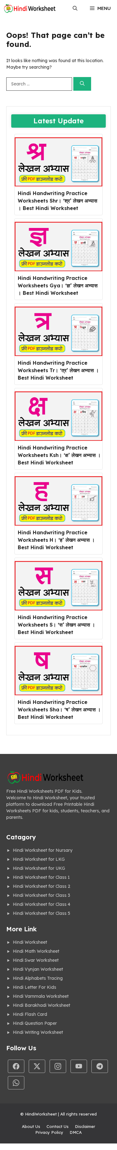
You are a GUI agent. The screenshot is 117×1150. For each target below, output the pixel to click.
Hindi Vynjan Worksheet (38, 969)
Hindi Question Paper (35, 1023)
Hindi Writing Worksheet (38, 1032)
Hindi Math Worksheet (36, 951)
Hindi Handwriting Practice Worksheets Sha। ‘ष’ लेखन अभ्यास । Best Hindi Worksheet (59, 709)
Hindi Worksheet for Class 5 (41, 913)
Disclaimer (85, 1126)
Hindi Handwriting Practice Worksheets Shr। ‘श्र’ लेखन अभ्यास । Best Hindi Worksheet (57, 200)
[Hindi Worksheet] (29, 8)
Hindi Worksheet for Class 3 (41, 895)
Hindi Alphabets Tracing (38, 978)
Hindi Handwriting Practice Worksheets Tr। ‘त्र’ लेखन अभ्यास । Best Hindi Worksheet (58, 370)
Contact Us (57, 1126)
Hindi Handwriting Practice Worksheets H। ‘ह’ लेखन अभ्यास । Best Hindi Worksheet (56, 539)
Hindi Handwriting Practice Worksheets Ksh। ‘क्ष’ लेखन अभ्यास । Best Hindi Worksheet (59, 455)
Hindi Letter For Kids (34, 987)
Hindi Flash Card (30, 1014)
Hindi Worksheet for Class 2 (41, 886)
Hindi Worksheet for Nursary (42, 850)
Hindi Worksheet (30, 942)
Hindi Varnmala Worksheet (41, 996)
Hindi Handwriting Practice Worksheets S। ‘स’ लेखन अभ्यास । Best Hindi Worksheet (56, 624)
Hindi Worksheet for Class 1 (41, 877)
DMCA (76, 1132)
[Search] (82, 84)
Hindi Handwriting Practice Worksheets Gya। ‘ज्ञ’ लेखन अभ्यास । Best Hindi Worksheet (58, 285)
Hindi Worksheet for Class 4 (41, 904)
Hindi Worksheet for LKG (39, 859)
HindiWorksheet (41, 1113)
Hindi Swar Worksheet (36, 960)
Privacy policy (49, 1132)
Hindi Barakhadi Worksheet (41, 1005)
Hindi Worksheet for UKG (39, 868)
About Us (31, 1126)
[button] (75, 8)
